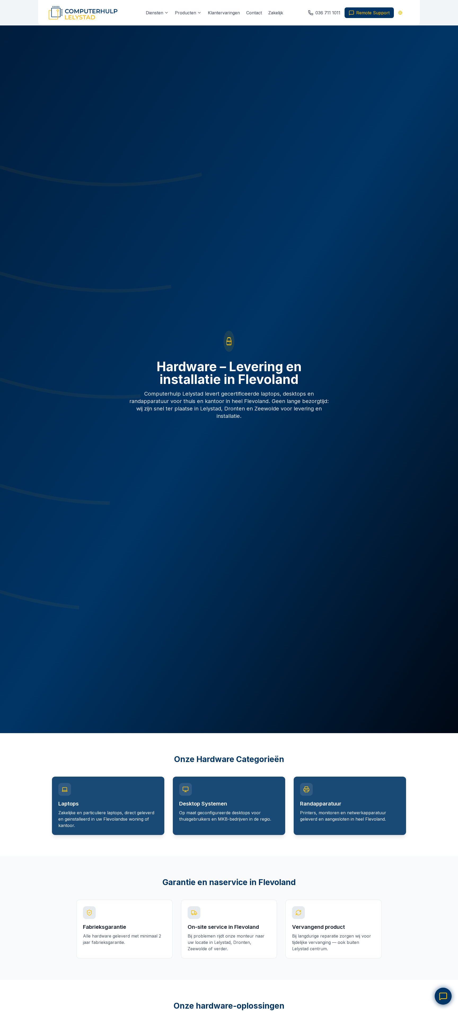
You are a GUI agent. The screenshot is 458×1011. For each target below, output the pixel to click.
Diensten (154, 12)
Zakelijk (275, 12)
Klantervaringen (224, 12)
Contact (254, 12)
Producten (185, 12)
